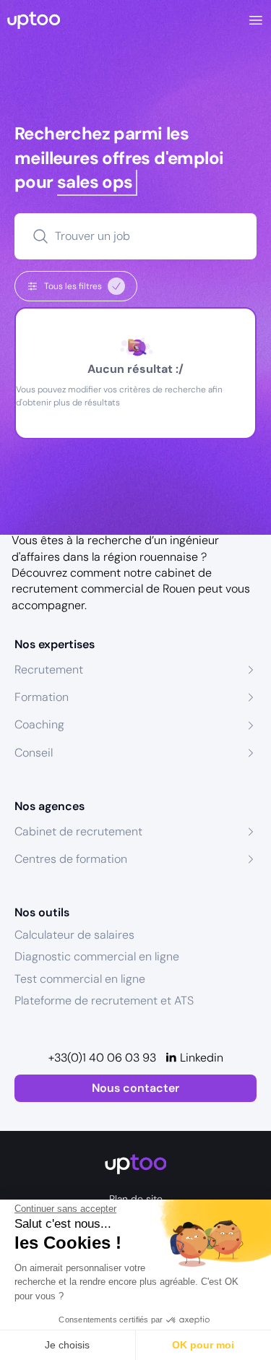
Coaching (39, 724)
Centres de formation (70, 858)
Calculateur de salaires (74, 934)
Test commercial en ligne (79, 978)
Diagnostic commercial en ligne (96, 956)
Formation (41, 697)
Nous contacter (135, 1088)
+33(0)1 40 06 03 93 (102, 1057)
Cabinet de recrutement (78, 831)
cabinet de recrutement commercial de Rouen (112, 580)
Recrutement (48, 669)
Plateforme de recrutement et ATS (104, 1000)
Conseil (33, 752)
